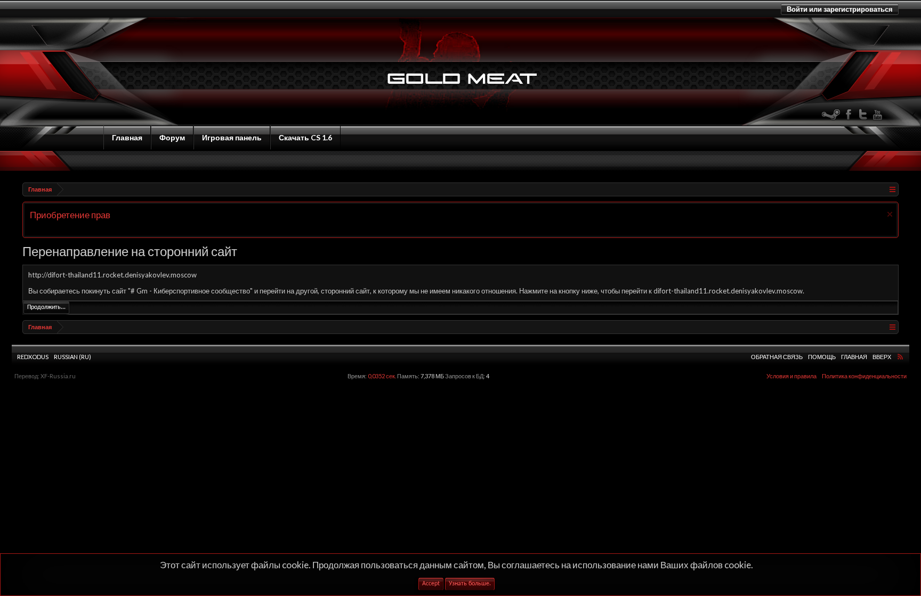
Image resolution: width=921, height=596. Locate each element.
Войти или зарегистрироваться (840, 9)
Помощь (822, 356)
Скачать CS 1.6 (305, 137)
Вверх (881, 356)
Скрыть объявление (890, 214)
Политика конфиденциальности (864, 375)
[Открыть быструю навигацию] (891, 189)
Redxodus (33, 356)
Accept (431, 584)
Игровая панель (232, 137)
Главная (127, 137)
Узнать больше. (470, 584)
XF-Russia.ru (58, 375)
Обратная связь (777, 356)
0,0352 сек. (382, 375)
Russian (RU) (72, 356)
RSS (900, 356)
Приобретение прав (70, 214)
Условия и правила (791, 375)
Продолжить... (46, 307)
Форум (172, 137)
